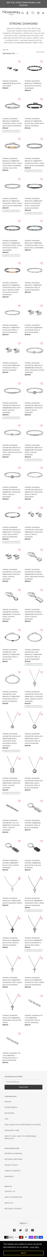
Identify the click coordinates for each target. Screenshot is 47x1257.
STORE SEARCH (11, 1107)
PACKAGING (9, 1113)
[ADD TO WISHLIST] (19, 61)
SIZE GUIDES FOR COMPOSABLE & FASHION (23, 1125)
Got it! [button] (23, 1253)
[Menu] (43, 12)
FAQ (6, 1119)
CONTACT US (10, 1191)
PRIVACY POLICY (11, 1165)
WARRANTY (9, 1176)
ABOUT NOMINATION (13, 1197)
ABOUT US (9, 1203)
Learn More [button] (34, 1247)
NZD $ (23, 1223)
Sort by (5, 50)
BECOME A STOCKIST (13, 1209)
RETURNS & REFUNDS (13, 1159)
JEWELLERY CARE (12, 1130)
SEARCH (8, 1102)
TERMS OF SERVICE (12, 1171)
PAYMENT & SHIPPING (13, 1153)
